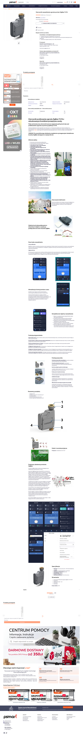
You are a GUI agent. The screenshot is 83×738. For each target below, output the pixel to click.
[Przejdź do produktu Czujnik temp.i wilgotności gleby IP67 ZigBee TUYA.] (42, 81)
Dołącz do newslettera (68, 707)
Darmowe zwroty (25, 717)
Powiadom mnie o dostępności (50, 23)
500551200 (42, 57)
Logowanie (54, 716)
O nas (67, 719)
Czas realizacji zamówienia (27, 716)
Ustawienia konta (54, 719)
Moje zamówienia (54, 717)
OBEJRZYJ (12, 104)
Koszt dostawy (25, 719)
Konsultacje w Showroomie (71, 716)
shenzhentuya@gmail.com (45, 48)
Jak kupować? (39, 716)
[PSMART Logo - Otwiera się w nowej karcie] (12, 716)
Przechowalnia (54, 718)
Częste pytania (39, 718)
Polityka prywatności (40, 719)
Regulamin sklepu (40, 720)
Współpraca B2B (69, 717)
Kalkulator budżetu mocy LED (42, 717)
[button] (55, 2)
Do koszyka (22, 622)
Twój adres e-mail (45, 707)
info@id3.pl (42, 58)
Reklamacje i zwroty (26, 720)
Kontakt (68, 718)
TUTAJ (35, 129)
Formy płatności (25, 718)
